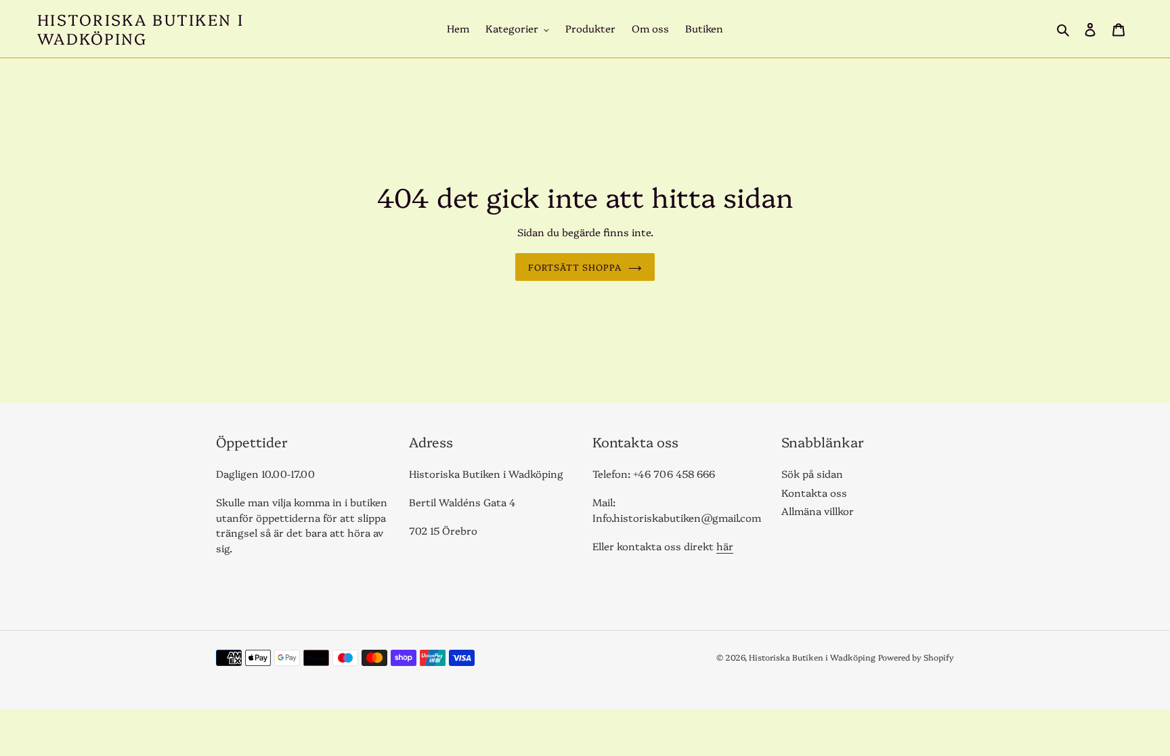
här (724, 546)
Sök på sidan (812, 473)
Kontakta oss (814, 492)
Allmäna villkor (817, 511)
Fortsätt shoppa (575, 267)
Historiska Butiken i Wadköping (140, 28)
